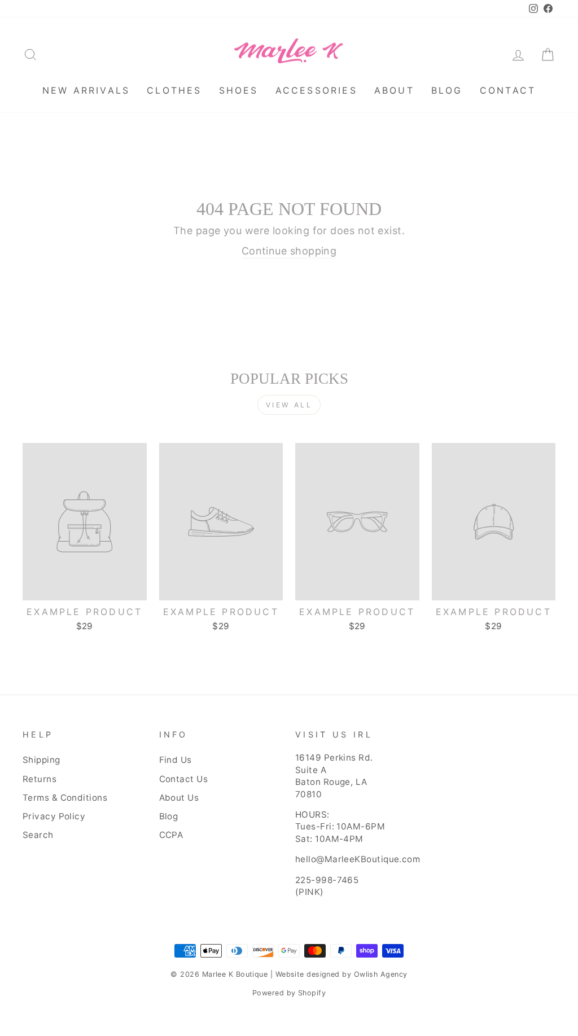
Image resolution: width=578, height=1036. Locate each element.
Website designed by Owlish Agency (341, 974)
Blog (447, 90)
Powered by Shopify (289, 993)
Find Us (175, 759)
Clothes (174, 90)
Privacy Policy (54, 816)
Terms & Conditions (65, 797)
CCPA (171, 834)
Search (38, 834)
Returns (39, 779)
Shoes (239, 90)
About (394, 90)
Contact (508, 90)
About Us (179, 797)
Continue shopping (289, 251)
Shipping (41, 759)
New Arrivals (86, 90)
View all (289, 405)
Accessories (316, 90)
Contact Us (183, 779)
